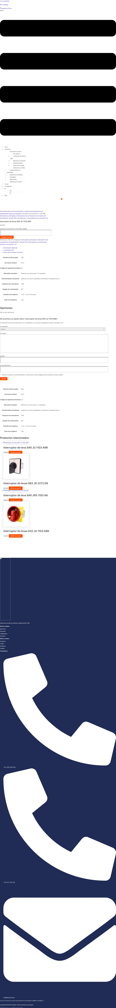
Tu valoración (4, 326)
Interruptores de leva (15, 151)
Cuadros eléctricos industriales (13, 171)
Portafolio (7, 149)
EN (10, 191)
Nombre (2, 356)
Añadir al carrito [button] (15, 452)
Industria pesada (17, 163)
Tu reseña (3, 333)
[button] (58, 76)
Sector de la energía (18, 165)
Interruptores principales (13, 213)
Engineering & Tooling (16, 182)
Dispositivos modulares (16, 175)
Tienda (6, 184)
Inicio (6, 147)
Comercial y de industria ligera (18, 157)
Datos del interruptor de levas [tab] (13, 252)
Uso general (16, 154)
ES (5, 188)
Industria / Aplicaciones (25, 211)
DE (10, 193)
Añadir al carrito (7, 237)
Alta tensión (13, 179)
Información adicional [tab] (10, 248)
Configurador (8, 186)
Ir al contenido (4, 1)
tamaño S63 (13, 218)
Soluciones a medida (19, 168)
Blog (6, 195)
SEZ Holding (4, 5)
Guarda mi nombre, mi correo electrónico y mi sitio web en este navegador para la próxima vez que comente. (32, 374)
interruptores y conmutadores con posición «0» (32, 218)
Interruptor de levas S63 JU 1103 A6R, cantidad (13, 229)
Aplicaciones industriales (20, 161)
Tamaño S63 (24, 242)
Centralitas (13, 177)
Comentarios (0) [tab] (8, 250)
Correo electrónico (5, 365)
